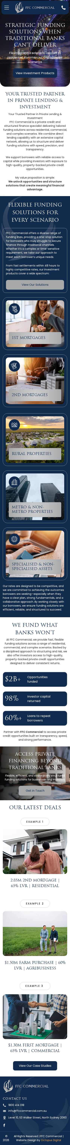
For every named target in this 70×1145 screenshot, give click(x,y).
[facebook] (4, 1126)
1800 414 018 (16, 1105)
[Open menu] (6, 7)
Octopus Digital (51, 1140)
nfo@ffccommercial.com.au (28, 1111)
